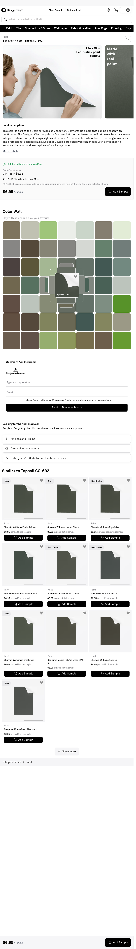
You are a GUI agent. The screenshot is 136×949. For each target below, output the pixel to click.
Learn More (33, 179)
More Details (10, 151)
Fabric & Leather (81, 28)
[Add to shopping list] (75, 276)
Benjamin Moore (13, 40)
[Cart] (116, 10)
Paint (9, 28)
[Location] (108, 10)
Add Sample (120, 191)
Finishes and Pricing (20, 438)
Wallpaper (60, 28)
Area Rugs (101, 28)
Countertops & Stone (37, 28)
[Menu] (125, 10)
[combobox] (66, 19)
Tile (18, 28)
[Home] (13, 10)
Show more (69, 751)
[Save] (128, 39)
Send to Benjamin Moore (67, 407)
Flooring (116, 28)
